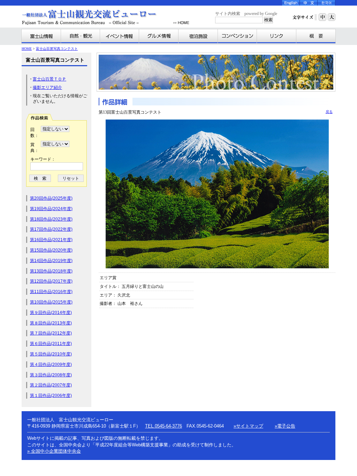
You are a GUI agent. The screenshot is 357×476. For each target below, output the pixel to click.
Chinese (309, 3)
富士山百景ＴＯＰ (49, 79)
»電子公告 (285, 426)
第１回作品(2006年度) (51, 395)
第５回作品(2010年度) (51, 354)
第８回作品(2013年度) (51, 323)
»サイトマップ (248, 426)
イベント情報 (119, 36)
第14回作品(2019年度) (51, 260)
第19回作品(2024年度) (51, 208)
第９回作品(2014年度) (51, 312)
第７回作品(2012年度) (51, 333)
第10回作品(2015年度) (51, 302)
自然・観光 (80, 36)
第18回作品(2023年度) (51, 219)
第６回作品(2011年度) (51, 343)
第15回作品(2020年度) (51, 250)
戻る (329, 112)
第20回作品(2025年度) (51, 198)
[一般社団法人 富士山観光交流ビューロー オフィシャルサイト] (96, 17)
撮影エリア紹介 (47, 87)
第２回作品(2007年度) (51, 385)
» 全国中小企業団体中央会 (54, 451)
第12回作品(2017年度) (51, 281)
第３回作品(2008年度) (51, 375)
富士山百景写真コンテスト (57, 49)
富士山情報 (41, 36)
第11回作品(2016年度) (51, 291)
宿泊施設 (198, 36)
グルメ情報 (158, 36)
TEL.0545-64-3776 (163, 426)
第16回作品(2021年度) (51, 239)
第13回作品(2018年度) (51, 271)
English (291, 3)
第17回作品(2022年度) (51, 229)
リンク (276, 36)
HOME (181, 22)
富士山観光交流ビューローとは (315, 36)
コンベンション (237, 36)
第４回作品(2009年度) (51, 364)
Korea (326, 3)
